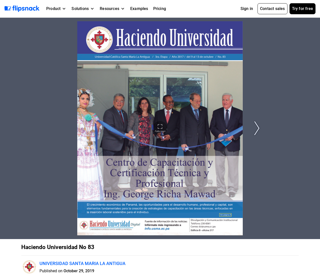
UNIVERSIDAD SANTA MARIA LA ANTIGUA (83, 263)
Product (53, 8)
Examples (139, 8)
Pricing (159, 8)
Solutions (80, 8)
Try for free (302, 8)
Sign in (246, 8)
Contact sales (272, 8)
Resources (109, 8)
